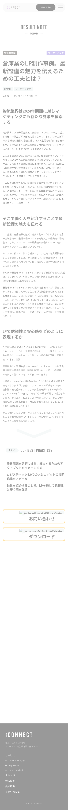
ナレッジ (10, 775)
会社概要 (10, 786)
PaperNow (14, 765)
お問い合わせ (12, 791)
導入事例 (10, 780)
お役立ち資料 (45, 7)
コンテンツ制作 (16, 770)
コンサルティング (17, 760)
